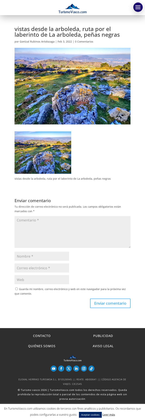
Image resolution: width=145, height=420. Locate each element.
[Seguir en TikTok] (91, 369)
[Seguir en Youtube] (54, 369)
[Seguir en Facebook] (61, 369)
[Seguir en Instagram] (84, 369)
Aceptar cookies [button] (90, 414)
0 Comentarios (84, 41)
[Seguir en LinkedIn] (76, 369)
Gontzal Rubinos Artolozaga (37, 41)
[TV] (138, 7)
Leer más (109, 414)
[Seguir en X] (69, 369)
